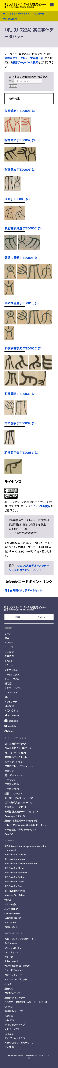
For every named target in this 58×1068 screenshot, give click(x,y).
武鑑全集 (9, 770)
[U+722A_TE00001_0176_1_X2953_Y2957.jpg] (9, 131)
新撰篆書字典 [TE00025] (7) (22, 348)
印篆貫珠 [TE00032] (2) (20, 393)
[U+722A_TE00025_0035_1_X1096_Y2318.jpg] (35, 368)
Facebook (12, 720)
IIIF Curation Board (14, 886)
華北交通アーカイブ (14, 1024)
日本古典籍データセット (16, 743)
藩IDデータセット (13, 775)
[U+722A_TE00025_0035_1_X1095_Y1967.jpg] (21, 368)
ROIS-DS (43, 1055)
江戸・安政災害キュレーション (19, 802)
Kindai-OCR (10, 926)
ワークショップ (11, 674)
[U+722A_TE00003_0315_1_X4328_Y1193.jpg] (17, 190)
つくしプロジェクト (13, 947)
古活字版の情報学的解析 (17, 965)
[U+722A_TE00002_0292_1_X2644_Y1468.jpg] (32, 160)
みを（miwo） (10, 943)
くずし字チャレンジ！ (14, 970)
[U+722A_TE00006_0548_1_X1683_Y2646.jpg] (33, 248)
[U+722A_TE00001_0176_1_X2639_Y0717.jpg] (17, 131)
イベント (8, 660)
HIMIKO (9, 1020)
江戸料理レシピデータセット (18, 766)
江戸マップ (9, 779)
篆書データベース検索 (25, 62)
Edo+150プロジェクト (15, 979)
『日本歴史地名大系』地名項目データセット (26, 825)
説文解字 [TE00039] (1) (20, 423)
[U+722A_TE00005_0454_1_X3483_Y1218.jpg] (9, 219)
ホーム (7, 633)
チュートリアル (11, 678)
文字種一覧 (39, 13)
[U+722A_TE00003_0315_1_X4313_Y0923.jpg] (9, 190)
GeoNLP (8, 1006)
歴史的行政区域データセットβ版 (20, 820)
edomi (7, 984)
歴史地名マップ (12, 993)
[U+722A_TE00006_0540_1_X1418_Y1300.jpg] (10, 248)
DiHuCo (8, 1033)
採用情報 (9, 656)
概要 (6, 638)
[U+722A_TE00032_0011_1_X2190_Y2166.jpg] (21, 414)
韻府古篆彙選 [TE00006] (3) (22, 228)
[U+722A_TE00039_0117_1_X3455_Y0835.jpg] (9, 443)
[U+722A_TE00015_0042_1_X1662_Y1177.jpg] (22, 323)
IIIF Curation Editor (14, 877)
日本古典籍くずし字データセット (23, 590)
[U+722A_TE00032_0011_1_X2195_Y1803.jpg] (9, 414)
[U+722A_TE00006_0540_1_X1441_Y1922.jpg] (22, 248)
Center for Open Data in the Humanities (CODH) (22, 1055)
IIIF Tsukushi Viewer (14, 890)
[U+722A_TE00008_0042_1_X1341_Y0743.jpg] (10, 278)
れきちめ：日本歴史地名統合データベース (25, 1002)
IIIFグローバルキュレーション (19, 797)
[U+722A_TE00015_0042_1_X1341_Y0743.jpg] (10, 323)
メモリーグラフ (11, 1029)
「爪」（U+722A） (10, 19)
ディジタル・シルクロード (16, 1038)
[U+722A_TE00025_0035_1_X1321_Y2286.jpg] (9, 368)
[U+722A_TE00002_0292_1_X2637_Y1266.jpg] (22, 160)
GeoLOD (9, 834)
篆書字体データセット (19, 13)
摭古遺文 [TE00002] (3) (20, 140)
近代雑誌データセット (15, 807)
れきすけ (8, 1015)
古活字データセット (14, 761)
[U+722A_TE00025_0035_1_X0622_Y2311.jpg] (42, 384)
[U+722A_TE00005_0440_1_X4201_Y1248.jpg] (20, 219)
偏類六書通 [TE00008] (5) (21, 257)
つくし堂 (8, 956)
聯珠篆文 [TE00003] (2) (20, 169)
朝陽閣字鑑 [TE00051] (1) (21, 452)
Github (10, 731)
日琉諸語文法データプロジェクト (21, 811)
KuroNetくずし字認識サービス (20, 938)
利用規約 (9, 706)
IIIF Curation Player (14, 881)
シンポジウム (11, 669)
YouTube (12, 725)
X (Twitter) (13, 715)
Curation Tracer (12, 917)
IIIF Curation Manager (15, 872)
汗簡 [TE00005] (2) (17, 199)
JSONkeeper (11, 908)
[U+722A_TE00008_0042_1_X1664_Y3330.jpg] (46, 278)
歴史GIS (8, 988)
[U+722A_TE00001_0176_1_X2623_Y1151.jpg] (26, 131)
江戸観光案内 (11, 788)
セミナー (8, 665)
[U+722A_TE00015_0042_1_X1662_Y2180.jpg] (34, 323)
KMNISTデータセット (15, 752)
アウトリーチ (10, 701)
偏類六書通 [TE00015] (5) (21, 303)
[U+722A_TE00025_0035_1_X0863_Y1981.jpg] (47, 368)
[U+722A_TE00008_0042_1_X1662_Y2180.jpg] (34, 278)
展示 (6, 697)
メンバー (8, 642)
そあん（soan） (11, 961)
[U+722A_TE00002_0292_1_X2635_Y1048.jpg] (10, 160)
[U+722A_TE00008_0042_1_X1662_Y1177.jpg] (22, 278)
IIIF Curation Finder (14, 868)
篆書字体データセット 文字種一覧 (23, 58)
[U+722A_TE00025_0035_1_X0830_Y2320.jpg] (11, 384)
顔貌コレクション (13, 793)
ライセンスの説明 (40, 506)
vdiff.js (7, 899)
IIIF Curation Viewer (14, 858)
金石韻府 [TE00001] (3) (20, 110)
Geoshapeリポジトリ (14, 816)
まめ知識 (9, 1047)
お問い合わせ (11, 710)
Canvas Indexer (12, 913)
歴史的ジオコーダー (14, 997)
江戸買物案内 (11, 784)
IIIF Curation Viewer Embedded (20, 863)
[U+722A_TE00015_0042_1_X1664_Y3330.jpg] (46, 323)
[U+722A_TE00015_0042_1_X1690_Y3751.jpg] (9, 339)
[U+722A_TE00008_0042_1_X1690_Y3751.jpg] (9, 294)
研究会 (8, 683)
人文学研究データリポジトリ (18, 1042)
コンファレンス (11, 692)
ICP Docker (10, 922)
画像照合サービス (13, 1011)
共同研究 (9, 651)
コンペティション (12, 687)
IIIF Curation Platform (15, 854)
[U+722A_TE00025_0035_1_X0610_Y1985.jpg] (28, 384)
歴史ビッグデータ (13, 975)
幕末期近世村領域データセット (20, 829)
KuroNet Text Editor (14, 895)
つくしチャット (11, 952)
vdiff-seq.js (10, 904)
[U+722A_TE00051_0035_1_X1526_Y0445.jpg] (13, 473)
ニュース (8, 647)
